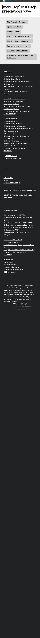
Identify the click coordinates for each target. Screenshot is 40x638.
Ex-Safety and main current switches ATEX (18, 225)
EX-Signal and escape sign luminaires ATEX (19, 250)
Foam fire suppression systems (19, 36)
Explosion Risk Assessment (13, 76)
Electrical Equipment (11, 210)
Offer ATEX (8, 72)
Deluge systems (13, 32)
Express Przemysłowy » (12, 183)
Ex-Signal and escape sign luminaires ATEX (20, 56)
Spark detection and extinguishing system (18, 128)
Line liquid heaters (10, 264)
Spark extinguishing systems (18, 46)
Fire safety (7, 94)
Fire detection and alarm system (19, 41)
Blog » (6, 180)
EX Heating (8, 255)
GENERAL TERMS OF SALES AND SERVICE (20, 190)
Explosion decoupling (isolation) (14, 126)
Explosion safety (9, 114)
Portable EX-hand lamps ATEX (14, 252)
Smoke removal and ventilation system (17, 106)
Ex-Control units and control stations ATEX (18, 222)
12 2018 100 (11, 156)
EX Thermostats (9, 272)
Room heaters (8, 260)
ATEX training (8, 84)
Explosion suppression (11, 121)
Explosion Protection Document (14, 148)
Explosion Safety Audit (11, 141)
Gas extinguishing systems (17, 51)
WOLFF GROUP (26, 307)
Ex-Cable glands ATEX (11, 230)
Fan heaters (8, 262)
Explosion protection (10, 119)
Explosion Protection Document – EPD (17, 81)
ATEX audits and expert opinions (14, 91)
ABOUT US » (8, 178)
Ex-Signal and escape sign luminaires (16, 111)
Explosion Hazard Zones (12, 79)
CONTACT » (8, 151)
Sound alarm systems (11, 109)
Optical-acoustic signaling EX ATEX (16, 232)
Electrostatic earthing (11, 131)
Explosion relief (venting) (12, 123)
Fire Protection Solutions (16, 22)
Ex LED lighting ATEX (11, 242)
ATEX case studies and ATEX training (16, 136)
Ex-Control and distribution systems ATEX (18, 227)
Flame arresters (9, 133)
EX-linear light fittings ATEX (13, 240)
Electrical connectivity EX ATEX (14, 215)
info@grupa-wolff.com (13, 158)
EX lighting (7, 235)
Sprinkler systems (14, 27)
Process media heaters (11, 267)
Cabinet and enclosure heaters (14, 269)
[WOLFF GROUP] (20, 304)
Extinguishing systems (11, 104)
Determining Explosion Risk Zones (15, 143)
